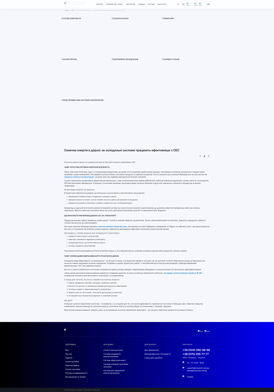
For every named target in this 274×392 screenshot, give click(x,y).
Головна (66, 10)
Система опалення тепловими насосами (115, 365)
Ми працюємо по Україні (75, 377)
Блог (72, 10)
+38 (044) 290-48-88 (196, 350)
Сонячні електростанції (113, 350)
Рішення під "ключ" (114, 4)
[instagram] (195, 4)
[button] (208, 4)
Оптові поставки (72, 361)
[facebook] (200, 4)
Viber (185, 358)
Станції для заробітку (153, 358)
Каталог (99, 4)
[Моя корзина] (183, 4)
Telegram (201, 358)
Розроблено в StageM (92, 390)
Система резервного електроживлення (112, 355)
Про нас (151, 4)
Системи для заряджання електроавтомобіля (114, 371)
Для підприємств (151, 350)
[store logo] (74, 4)
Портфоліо (130, 4)
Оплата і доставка (72, 369)
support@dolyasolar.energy (198, 368)
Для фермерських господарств (157, 354)
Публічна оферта (72, 365)
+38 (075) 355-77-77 (196, 354)
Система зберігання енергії (114, 360)
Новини (141, 4)
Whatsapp (192, 358)
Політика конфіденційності (76, 373)
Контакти (162, 4)
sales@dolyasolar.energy (197, 370)
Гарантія (68, 358)
